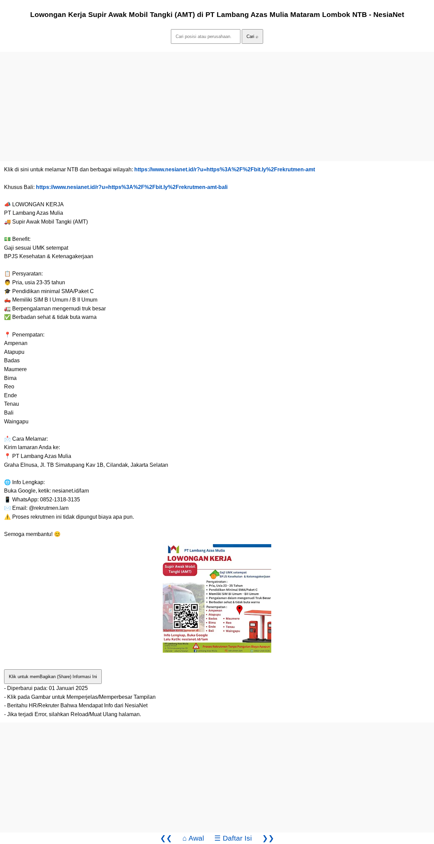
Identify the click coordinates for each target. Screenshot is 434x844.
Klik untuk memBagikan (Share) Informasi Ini (53, 676)
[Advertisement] (203, 99)
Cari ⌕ (252, 36)
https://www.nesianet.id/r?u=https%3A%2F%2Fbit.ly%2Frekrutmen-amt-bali (132, 187)
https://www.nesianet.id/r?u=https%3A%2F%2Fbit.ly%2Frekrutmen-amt (224, 169)
